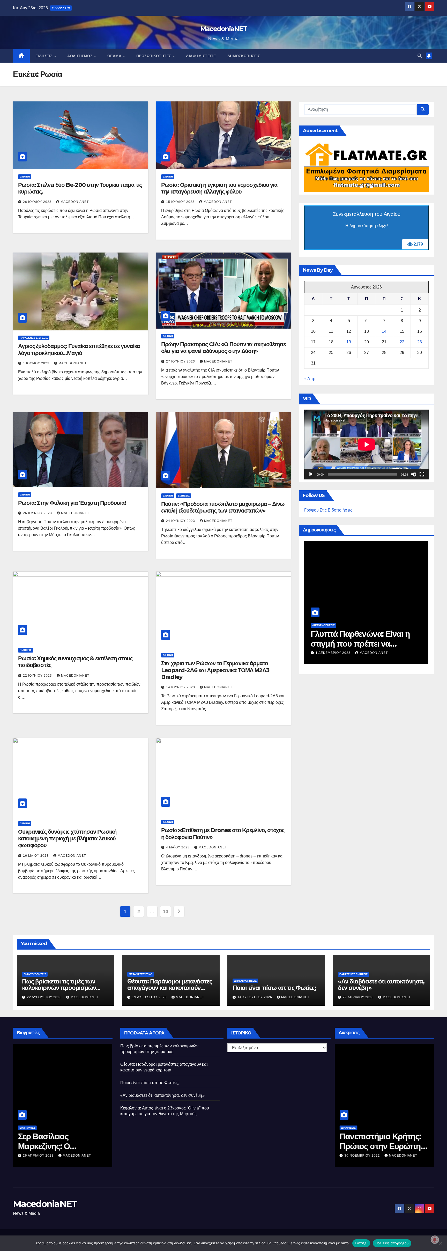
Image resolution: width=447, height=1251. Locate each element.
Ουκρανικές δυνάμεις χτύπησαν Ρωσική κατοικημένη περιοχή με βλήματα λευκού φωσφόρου (67, 838)
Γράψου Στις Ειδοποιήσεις (328, 510)
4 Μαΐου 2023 (178, 847)
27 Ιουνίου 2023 (181, 361)
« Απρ (309, 378)
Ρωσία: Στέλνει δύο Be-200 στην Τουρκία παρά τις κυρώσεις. (80, 188)
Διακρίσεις (348, 1127)
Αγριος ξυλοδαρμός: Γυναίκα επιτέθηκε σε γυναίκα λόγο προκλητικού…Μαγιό (79, 349)
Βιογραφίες (27, 1127)
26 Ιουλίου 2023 (38, 202)
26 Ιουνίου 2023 (38, 513)
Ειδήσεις (44, 56)
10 (165, 911)
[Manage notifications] (435, 1239)
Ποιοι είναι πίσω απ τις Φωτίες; (274, 987)
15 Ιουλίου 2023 (181, 202)
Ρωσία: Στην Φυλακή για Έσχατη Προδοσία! (72, 502)
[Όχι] (440, 1243)
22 (402, 342)
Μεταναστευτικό (140, 974)
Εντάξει (361, 1243)
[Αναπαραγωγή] (311, 474)
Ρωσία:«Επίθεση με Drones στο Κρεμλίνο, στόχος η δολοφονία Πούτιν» (223, 833)
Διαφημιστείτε (201, 56)
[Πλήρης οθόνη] (421, 474)
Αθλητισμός (80, 56)
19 (348, 342)
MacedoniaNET (223, 29)
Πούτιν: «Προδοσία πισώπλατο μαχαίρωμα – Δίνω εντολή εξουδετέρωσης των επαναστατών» (223, 507)
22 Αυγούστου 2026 (45, 997)
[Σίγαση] (413, 474)
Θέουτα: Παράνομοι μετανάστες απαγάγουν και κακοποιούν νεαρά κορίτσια (169, 988)
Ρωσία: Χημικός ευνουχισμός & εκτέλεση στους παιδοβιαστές (75, 662)
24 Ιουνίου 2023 (181, 521)
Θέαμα (115, 56)
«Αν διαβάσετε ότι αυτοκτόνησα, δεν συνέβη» (381, 984)
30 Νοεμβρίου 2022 (363, 1155)
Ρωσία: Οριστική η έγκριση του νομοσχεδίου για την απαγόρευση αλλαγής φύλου (219, 188)
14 (384, 331)
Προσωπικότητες (154, 56)
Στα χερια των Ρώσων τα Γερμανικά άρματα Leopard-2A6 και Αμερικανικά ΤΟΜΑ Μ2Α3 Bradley (215, 670)
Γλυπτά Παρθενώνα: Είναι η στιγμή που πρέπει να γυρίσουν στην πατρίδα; (360, 644)
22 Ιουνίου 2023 (38, 675)
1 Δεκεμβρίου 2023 (334, 653)
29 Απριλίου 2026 (359, 997)
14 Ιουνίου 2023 (181, 687)
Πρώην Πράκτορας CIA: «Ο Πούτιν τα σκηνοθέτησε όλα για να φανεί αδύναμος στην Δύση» (223, 347)
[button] (420, 56)
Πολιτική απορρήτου (392, 1243)
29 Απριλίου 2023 (39, 1155)
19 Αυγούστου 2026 (150, 997)
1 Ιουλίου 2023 (36, 363)
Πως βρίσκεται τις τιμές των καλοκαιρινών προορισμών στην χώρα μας (59, 988)
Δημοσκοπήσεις (243, 56)
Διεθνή (25, 176)
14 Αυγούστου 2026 (255, 997)
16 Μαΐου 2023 (36, 855)
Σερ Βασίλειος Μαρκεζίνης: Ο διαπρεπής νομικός (53, 1146)
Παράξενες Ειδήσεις (34, 337)
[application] (366, 444)
